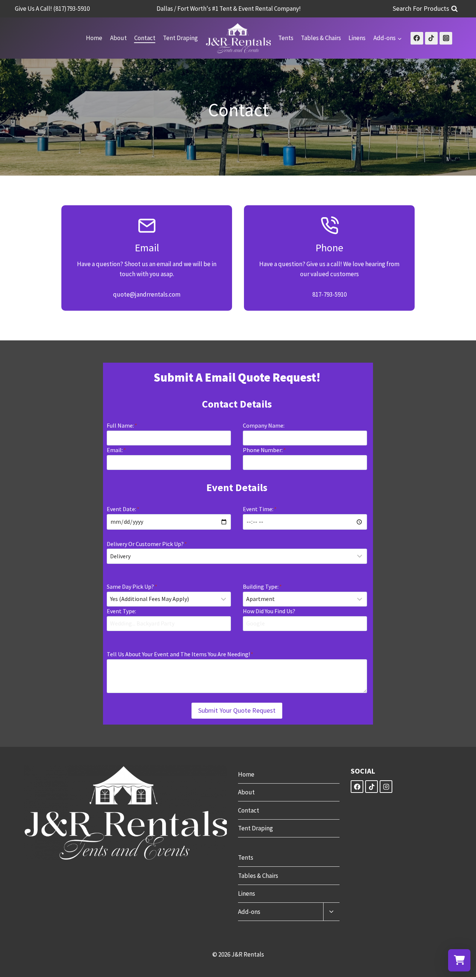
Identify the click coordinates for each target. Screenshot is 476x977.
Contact (144, 38)
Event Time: (260, 509)
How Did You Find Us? (269, 611)
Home (94, 38)
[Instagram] (446, 38)
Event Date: (123, 509)
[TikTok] (431, 38)
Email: (116, 450)
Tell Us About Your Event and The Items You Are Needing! (180, 654)
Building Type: (262, 586)
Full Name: (122, 425)
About (118, 38)
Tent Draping (180, 38)
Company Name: (263, 425)
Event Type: (121, 611)
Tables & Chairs (321, 38)
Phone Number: (264, 450)
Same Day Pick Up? (132, 586)
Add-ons (249, 912)
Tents (285, 38)
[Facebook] (417, 38)
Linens (357, 38)
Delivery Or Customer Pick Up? (147, 544)
